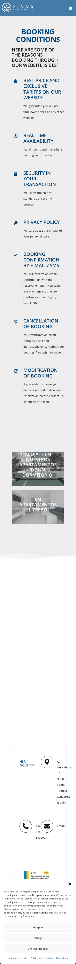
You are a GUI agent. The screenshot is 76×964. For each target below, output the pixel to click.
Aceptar (38, 927)
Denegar (38, 938)
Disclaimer (62, 958)
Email (61, 826)
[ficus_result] (38, 872)
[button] (70, 884)
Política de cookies (18, 958)
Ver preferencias (38, 948)
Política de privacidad (42, 958)
